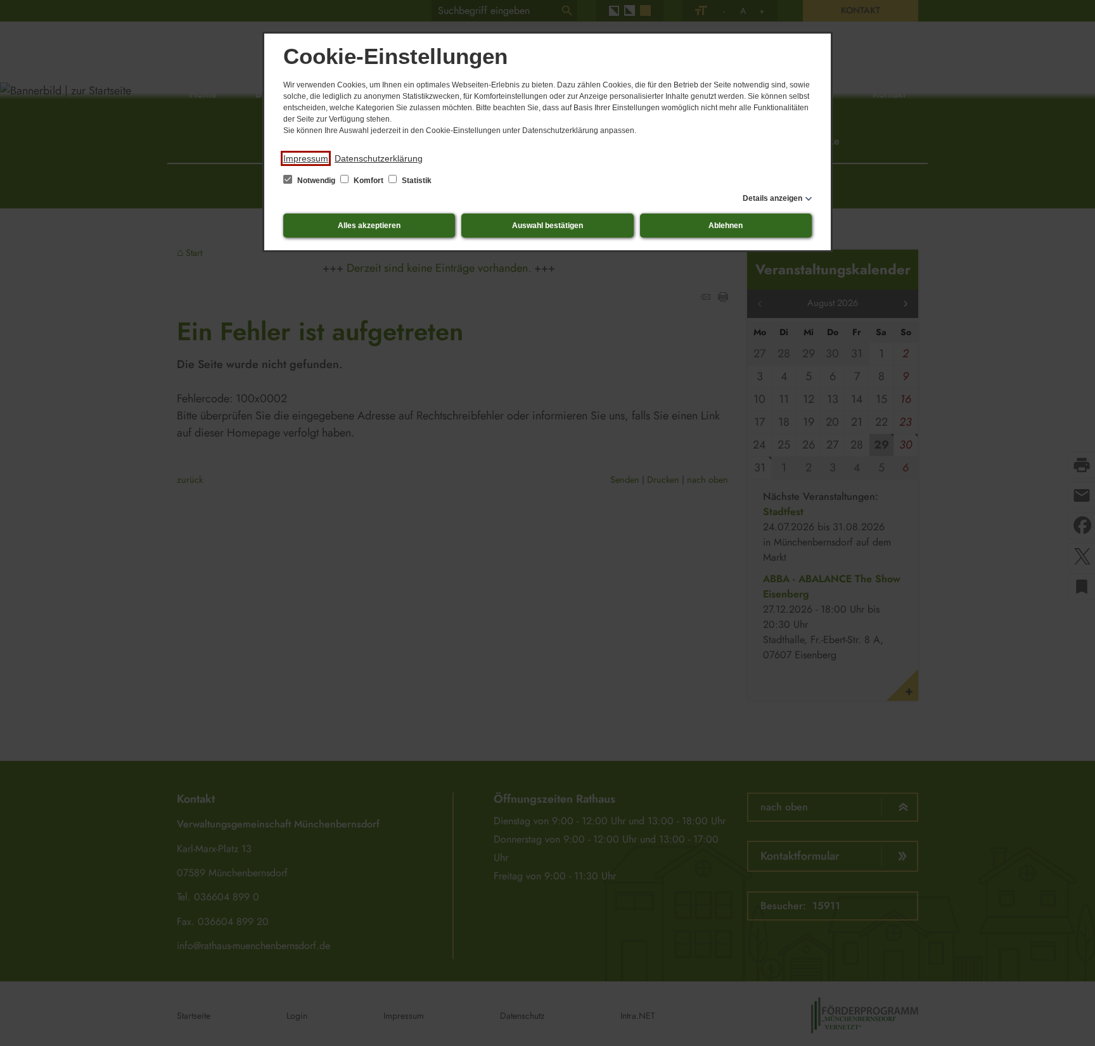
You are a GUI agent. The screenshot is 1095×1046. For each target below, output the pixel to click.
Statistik (416, 180)
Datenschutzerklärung (379, 158)
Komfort (368, 180)
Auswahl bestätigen (547, 225)
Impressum (305, 158)
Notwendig (316, 180)
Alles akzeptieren (369, 225)
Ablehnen (725, 225)
